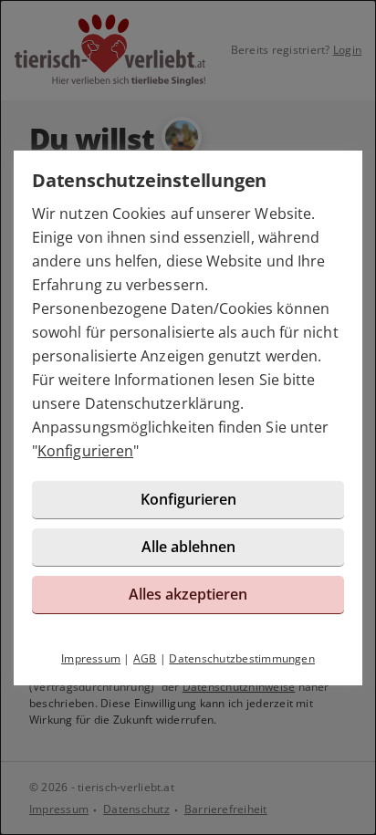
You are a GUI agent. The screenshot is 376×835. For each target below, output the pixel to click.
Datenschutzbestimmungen (242, 658)
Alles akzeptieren (188, 594)
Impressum (90, 658)
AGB (145, 658)
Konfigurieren (85, 451)
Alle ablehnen (188, 547)
